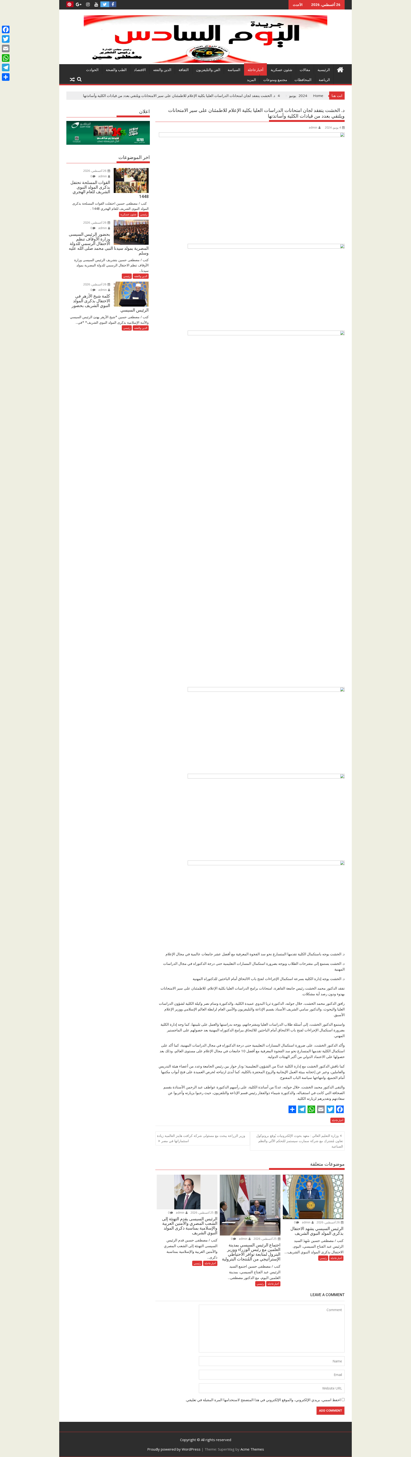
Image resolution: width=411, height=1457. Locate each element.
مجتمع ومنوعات (275, 80)
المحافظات (302, 80)
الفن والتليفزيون (208, 70)
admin (313, 127)
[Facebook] (5, 29)
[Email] (5, 48)
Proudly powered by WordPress (174, 1449)
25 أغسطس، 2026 (265, 1239)
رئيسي (323, 1258)
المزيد (251, 80)
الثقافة (184, 70)
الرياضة (324, 80)
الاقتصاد (140, 70)
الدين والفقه (162, 70)
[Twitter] (5, 39)
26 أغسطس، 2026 (328, 1222)
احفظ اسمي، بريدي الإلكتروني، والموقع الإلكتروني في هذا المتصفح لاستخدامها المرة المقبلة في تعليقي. (263, 1399)
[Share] (5, 77)
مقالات (305, 70)
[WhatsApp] (5, 58)
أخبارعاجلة (255, 70)
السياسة (234, 70)
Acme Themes (252, 1449)
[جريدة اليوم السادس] (205, 61)
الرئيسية (324, 70)
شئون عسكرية (281, 70)
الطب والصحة (116, 70)
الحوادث (92, 70)
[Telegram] (5, 67)
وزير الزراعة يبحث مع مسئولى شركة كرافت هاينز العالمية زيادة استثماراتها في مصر (201, 1138)
